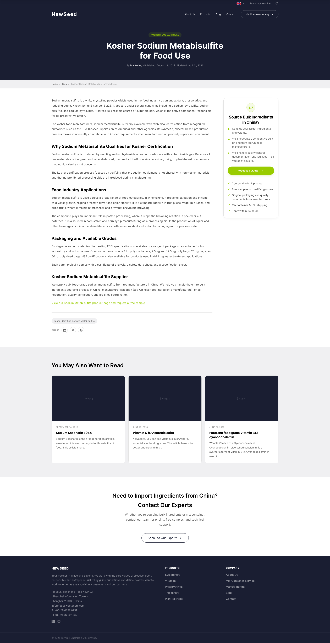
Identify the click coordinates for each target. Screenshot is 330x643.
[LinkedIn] (65, 330)
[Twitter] (73, 330)
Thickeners (172, 592)
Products (205, 14)
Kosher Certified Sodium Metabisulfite (74, 321)
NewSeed (64, 14)
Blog (218, 14)
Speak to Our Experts (162, 538)
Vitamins (170, 580)
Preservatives (174, 586)
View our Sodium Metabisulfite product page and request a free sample (98, 303)
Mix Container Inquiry (257, 14)
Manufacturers (235, 586)
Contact (230, 14)
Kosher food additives (165, 34)
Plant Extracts (174, 598)
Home (55, 84)
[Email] (58, 622)
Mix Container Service (240, 580)
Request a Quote (248, 170)
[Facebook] (81, 330)
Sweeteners (172, 574)
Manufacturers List (260, 3)
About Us (189, 14)
